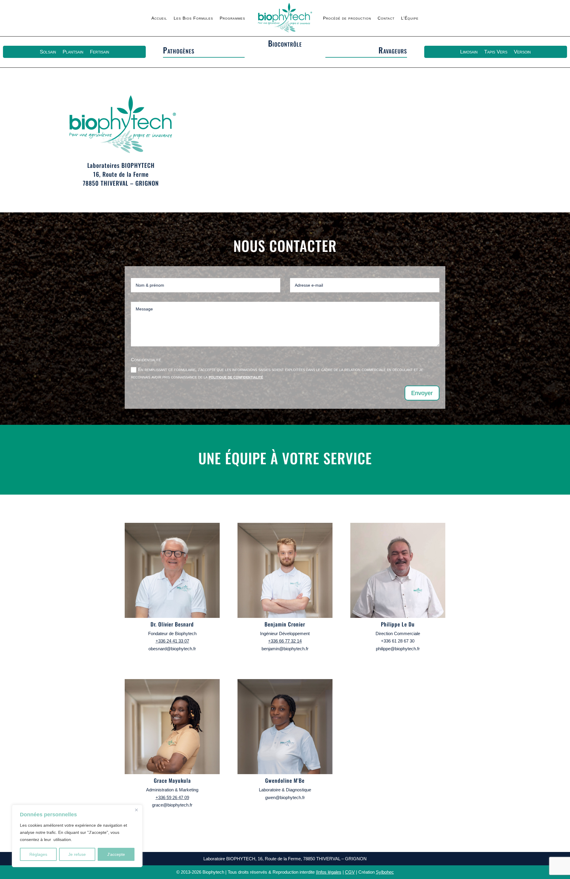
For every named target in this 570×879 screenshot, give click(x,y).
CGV (350, 872)
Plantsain (73, 52)
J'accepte (116, 854)
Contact (386, 18)
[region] (77, 836)
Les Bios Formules (193, 18)
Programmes (232, 18)
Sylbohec (385, 872)
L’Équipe (410, 18)
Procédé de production (347, 18)
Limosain (469, 52)
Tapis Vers (495, 52)
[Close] (136, 809)
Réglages (38, 854)
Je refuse (77, 854)
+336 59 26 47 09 (172, 797)
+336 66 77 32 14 (285, 640)
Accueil (159, 18)
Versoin (522, 52)
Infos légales (329, 872)
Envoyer (422, 393)
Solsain (48, 52)
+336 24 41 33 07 (172, 640)
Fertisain (99, 52)
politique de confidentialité (236, 376)
